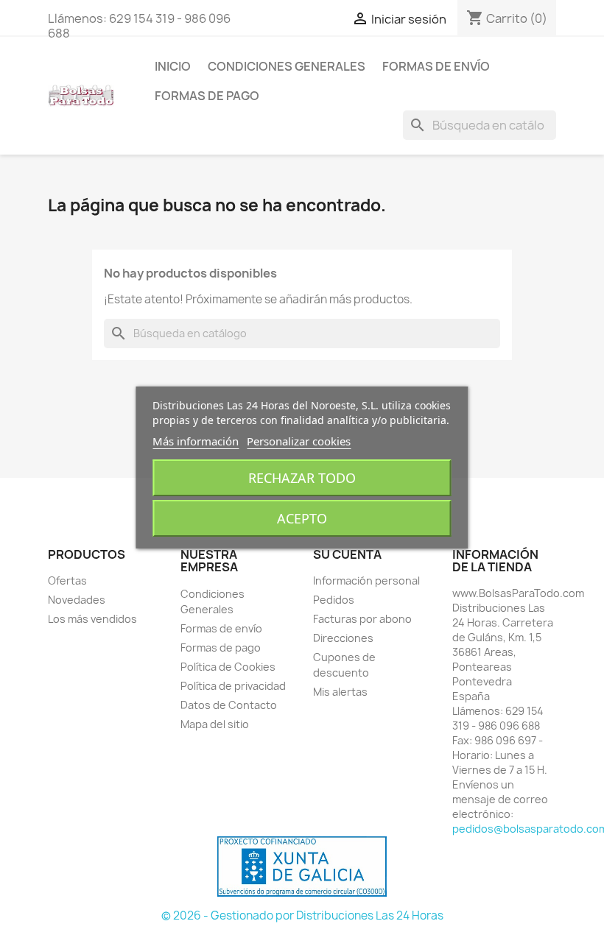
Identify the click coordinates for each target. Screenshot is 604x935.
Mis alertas (340, 692)
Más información (195, 441)
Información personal (366, 581)
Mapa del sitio (214, 724)
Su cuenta (347, 554)
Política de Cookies (227, 667)
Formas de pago (207, 96)
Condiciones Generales (286, 66)
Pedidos (333, 600)
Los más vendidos (92, 619)
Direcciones (343, 638)
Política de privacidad (233, 686)
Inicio (173, 66)
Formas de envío (436, 66)
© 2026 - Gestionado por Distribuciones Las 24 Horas (302, 915)
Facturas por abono (362, 619)
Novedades (76, 600)
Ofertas (67, 581)
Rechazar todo (302, 478)
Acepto (302, 518)
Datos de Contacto (228, 705)
